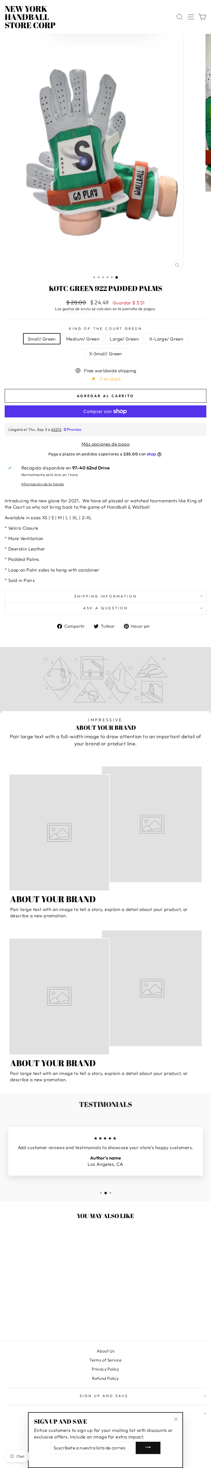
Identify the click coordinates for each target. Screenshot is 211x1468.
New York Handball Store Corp (30, 17)
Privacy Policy (105, 1369)
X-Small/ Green (105, 353)
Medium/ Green (82, 339)
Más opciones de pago (105, 444)
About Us (105, 1351)
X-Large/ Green (166, 339)
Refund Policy (105, 1378)
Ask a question (105, 608)
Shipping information (105, 596)
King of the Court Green (105, 328)
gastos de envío (76, 308)
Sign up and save (104, 1396)
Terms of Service (105, 1360)
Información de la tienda (42, 484)
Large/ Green (124, 339)
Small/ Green (42, 339)
